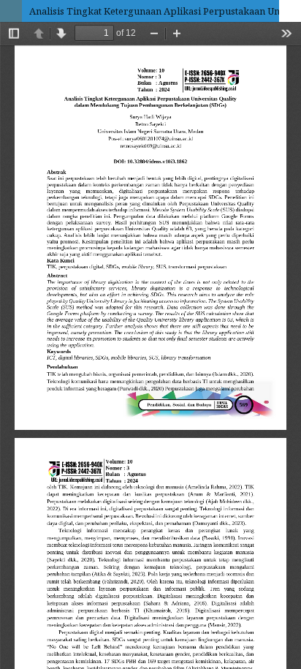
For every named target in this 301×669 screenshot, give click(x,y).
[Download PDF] (290, 11)
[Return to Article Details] (11, 11)
